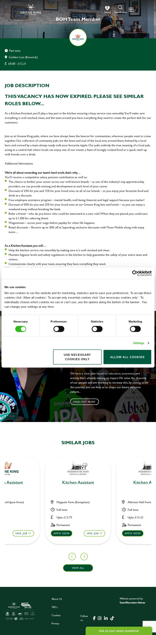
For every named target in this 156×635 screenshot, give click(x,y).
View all (78, 568)
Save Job (21, 533)
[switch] (58, 329)
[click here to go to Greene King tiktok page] (112, 618)
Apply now (61, 533)
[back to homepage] (31, 10)
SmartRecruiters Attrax (132, 602)
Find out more (84, 401)
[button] (120, 9)
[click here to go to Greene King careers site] (20, 611)
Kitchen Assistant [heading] (78, 483)
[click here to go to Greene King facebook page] (94, 618)
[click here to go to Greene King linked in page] (106, 618)
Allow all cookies (127, 356)
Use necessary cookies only (77, 357)
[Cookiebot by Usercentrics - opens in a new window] (135, 273)
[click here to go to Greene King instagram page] (99, 618)
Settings (138, 342)
